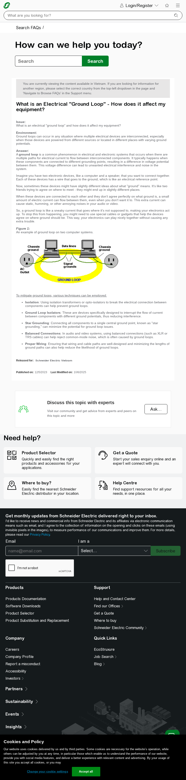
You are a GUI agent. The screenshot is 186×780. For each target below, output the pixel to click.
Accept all (86, 771)
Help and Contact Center (115, 599)
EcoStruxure (104, 649)
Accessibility (15, 671)
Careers (12, 649)
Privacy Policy (40, 534)
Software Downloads (23, 606)
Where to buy (105, 620)
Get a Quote (104, 613)
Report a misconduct (22, 664)
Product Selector (19, 613)
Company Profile (19, 657)
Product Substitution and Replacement (37, 620)
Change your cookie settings (47, 771)
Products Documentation (25, 599)
